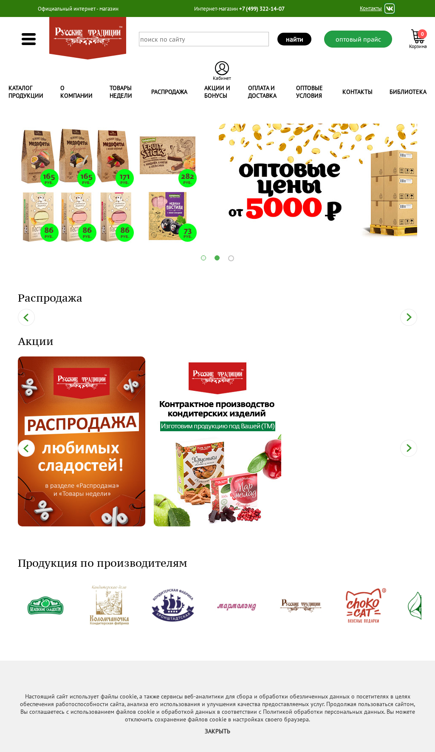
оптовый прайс (358, 39)
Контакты (371, 8)
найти (294, 39)
